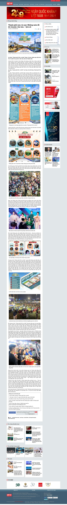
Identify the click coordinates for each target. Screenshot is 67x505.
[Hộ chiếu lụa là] (10, 434)
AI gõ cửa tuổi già (55, 81)
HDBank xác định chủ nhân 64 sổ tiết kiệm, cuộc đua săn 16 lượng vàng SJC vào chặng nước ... (37, 474)
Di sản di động (49, 37)
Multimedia (46, 502)
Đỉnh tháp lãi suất (10, 453)
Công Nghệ (21, 4)
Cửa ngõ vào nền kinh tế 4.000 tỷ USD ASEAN (36, 469)
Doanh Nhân (26, 4)
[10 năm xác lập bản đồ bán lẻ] (10, 463)
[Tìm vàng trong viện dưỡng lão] (10, 467)
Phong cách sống (28, 502)
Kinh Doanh (15, 4)
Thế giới (54, 4)
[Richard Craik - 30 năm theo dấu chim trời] (48, 159)
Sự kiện (10, 480)
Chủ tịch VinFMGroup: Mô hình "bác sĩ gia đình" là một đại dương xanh (55, 154)
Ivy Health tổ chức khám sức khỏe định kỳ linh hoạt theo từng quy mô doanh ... (38, 455)
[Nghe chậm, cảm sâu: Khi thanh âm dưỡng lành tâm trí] (10, 439)
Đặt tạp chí (58, 0)
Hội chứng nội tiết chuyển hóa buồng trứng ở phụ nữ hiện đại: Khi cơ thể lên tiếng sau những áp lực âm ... (18, 429)
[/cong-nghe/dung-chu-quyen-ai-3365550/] (48, 77)
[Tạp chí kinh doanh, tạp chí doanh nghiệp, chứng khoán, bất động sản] (10, 3)
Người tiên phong (37, 501)
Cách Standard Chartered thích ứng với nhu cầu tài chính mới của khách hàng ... (55, 164)
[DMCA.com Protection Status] (47, 499)
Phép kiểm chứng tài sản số (19, 454)
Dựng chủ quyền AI (55, 76)
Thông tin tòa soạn (51, 490)
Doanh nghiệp (41, 502)
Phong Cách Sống (48, 4)
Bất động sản (41, 4)
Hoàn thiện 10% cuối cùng (51, 42)
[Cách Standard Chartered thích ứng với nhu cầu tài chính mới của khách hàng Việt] (55, 159)
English (53, 0)
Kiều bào (36, 502)
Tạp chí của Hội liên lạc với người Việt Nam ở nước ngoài (13, 0)
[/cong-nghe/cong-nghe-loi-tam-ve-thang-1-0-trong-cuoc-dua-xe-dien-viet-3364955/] (48, 71)
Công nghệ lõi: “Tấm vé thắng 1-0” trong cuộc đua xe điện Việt (55, 72)
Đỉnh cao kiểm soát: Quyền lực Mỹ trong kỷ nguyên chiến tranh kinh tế (55, 56)
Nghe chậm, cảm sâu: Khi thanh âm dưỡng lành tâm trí (18, 439)
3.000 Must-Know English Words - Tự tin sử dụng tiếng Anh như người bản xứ (55, 51)
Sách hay (47, 46)
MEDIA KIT (16, 490)
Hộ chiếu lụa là (16, 434)
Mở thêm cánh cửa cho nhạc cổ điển (36, 428)
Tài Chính (37, 4)
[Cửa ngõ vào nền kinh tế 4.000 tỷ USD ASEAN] (29, 468)
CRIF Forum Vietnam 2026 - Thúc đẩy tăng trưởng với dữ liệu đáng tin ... (36, 464)
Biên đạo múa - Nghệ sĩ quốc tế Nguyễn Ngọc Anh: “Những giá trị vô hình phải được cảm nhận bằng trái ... (36, 440)
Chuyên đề (32, 4)
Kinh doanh (27, 501)
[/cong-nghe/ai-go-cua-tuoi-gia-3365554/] (48, 81)
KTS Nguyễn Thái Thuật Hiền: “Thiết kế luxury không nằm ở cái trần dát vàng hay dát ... (48, 154)
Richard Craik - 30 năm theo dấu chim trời (48, 163)
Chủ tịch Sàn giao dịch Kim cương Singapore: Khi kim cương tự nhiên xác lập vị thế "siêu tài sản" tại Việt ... (36, 434)
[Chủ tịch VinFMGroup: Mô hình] (55, 149)
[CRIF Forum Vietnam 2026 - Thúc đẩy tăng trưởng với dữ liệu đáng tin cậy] (29, 463)
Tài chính (47, 501)
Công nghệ (32, 501)
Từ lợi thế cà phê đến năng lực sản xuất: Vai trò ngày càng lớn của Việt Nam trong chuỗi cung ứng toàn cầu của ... (18, 472)
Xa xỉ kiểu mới (49, 39)
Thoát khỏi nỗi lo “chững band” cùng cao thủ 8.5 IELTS (55, 60)
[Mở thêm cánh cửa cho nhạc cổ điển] (29, 428)
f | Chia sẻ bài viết (12, 412)
